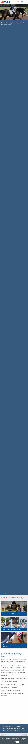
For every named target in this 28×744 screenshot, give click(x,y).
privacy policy (11, 741)
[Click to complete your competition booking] (21, 2)
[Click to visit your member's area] (18, 2)
